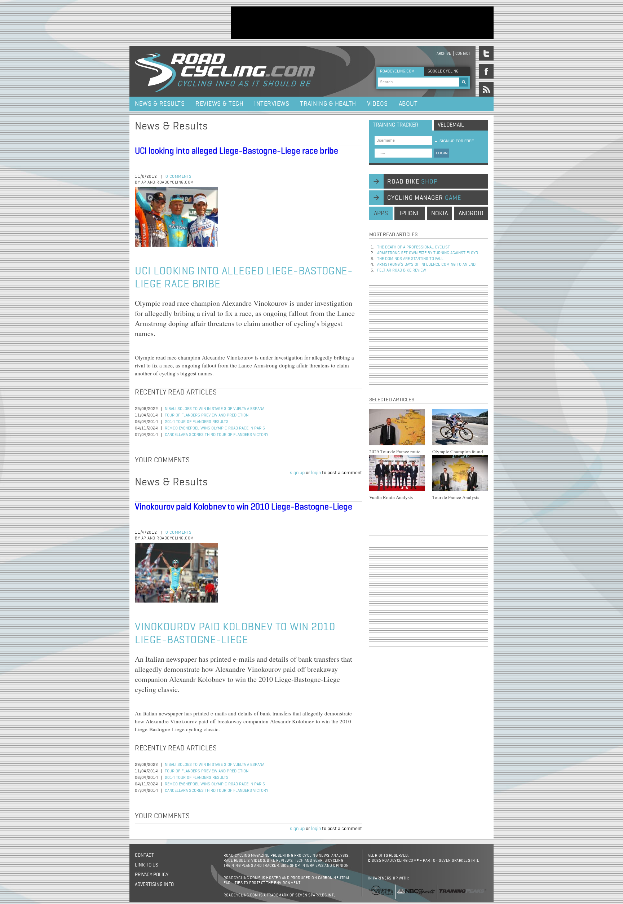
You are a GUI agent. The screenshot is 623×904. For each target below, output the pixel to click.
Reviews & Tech (219, 104)
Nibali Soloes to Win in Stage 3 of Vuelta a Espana (214, 409)
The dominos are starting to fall (410, 259)
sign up (297, 472)
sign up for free (454, 141)
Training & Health (328, 104)
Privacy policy (151, 874)
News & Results (160, 104)
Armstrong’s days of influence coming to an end (426, 265)
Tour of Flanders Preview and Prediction (206, 415)
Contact (462, 54)
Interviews (271, 104)
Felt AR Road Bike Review (401, 270)
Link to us (146, 865)
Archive (444, 54)
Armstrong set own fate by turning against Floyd (427, 253)
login (316, 472)
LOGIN (441, 153)
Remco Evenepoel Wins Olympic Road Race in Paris (215, 428)
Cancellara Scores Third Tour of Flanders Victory (216, 435)
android (471, 213)
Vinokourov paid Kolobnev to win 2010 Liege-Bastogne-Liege (243, 507)
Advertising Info (154, 884)
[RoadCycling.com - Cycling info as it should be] (225, 71)
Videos (377, 104)
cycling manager (424, 198)
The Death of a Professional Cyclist (413, 247)
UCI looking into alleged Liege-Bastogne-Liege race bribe (236, 151)
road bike (412, 181)
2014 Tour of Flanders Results (197, 422)
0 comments (178, 177)
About (408, 104)
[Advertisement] (362, 22)
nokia (439, 213)
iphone (409, 213)
